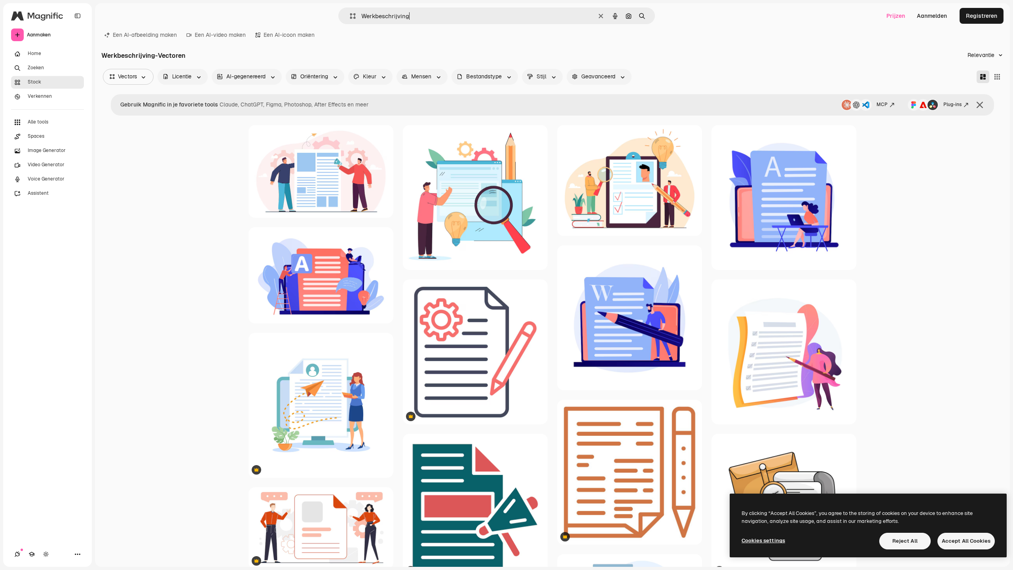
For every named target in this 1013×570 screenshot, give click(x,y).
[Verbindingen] (17, 554)
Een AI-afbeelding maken (145, 34)
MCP (882, 104)
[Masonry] (983, 76)
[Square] (997, 76)
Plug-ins (952, 104)
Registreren (981, 15)
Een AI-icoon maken (289, 34)
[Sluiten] (980, 105)
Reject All (905, 541)
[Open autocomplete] (349, 16)
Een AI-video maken (220, 34)
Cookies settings (763, 540)
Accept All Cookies (966, 541)
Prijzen (895, 15)
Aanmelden (932, 15)
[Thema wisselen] (46, 554)
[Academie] (31, 554)
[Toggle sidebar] (77, 16)
